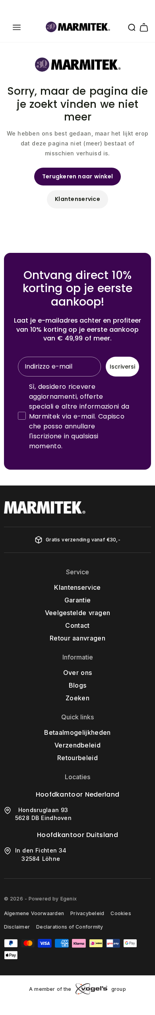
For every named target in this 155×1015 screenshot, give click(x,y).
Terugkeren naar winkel (77, 176)
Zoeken (77, 698)
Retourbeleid (77, 758)
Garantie (77, 600)
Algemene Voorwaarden (34, 913)
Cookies (120, 913)
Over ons (77, 672)
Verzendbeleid (77, 745)
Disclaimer (17, 927)
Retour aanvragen (77, 638)
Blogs (78, 685)
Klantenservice (77, 199)
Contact (77, 625)
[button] (17, 27)
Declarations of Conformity (69, 927)
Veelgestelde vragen (77, 613)
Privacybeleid (87, 913)
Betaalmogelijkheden (77, 732)
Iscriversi (122, 367)
